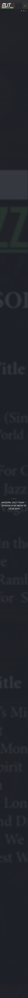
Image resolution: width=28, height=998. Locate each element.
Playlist (14, 498)
